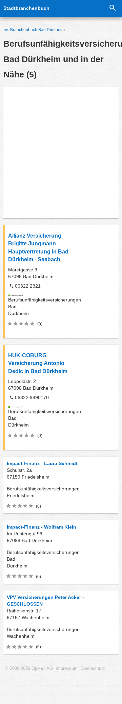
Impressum (67, 668)
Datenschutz (92, 668)
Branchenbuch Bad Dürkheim (37, 29)
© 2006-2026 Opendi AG (29, 668)
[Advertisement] (61, 152)
